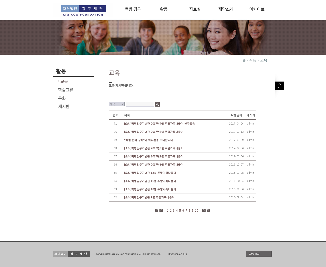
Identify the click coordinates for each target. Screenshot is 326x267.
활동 (163, 9)
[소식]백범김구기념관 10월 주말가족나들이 (150, 189)
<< (156, 210)
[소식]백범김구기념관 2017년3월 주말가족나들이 (153, 148)
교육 (263, 60)
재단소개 (225, 9)
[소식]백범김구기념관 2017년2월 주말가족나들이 (153, 156)
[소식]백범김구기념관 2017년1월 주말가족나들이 (153, 164)
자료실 (194, 9)
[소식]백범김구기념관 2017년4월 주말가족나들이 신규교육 (159, 123)
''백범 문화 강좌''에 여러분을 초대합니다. (149, 140)
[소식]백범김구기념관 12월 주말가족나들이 (150, 172)
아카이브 (256, 9)
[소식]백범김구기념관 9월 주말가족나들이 (149, 197)
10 (196, 210)
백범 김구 (133, 9)
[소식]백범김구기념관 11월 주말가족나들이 (150, 181)
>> (208, 210)
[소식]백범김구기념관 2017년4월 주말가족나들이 (153, 131)
